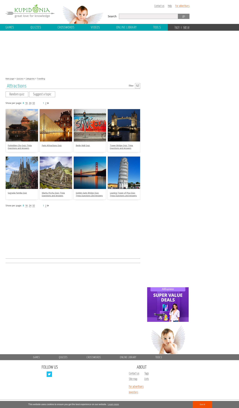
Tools (157, 27)
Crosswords (66, 27)
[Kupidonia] (55, 12)
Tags (146, 373)
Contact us (159, 6)
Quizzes (36, 27)
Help (170, 6)
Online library (126, 27)
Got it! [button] (202, 404)
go (183, 16)
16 (26, 103)
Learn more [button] (113, 404)
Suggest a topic (42, 94)
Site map (133, 379)
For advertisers (182, 6)
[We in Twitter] (49, 374)
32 (33, 103)
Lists (146, 379)
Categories (30, 78)
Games (10, 27)
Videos (95, 27)
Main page (10, 78)
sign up (186, 27)
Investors (133, 392)
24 (30, 103)
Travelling (41, 78)
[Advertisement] (168, 75)
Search (112, 16)
